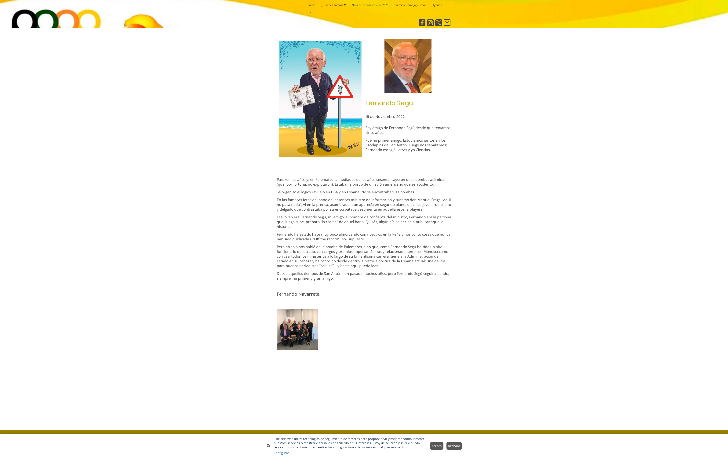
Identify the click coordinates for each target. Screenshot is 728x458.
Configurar (281, 453)
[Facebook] (422, 22)
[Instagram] (430, 22)
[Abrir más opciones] (309, 12)
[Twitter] (438, 22)
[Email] (447, 22)
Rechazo (454, 446)
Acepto (437, 446)
